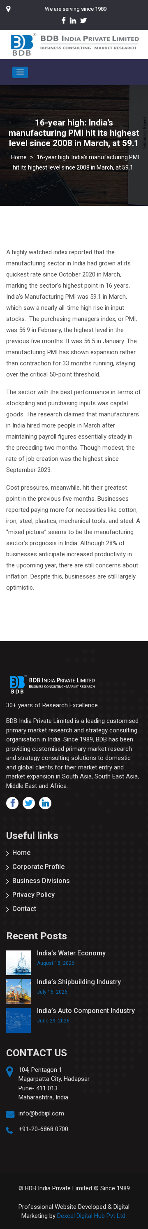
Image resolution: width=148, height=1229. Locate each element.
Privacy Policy (33, 895)
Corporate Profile (38, 867)
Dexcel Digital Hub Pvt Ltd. (92, 1216)
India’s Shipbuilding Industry (79, 982)
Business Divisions (41, 881)
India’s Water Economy (71, 953)
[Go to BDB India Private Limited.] (19, 157)
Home (21, 853)
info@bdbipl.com (41, 1113)
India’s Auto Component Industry (86, 1011)
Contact (24, 909)
